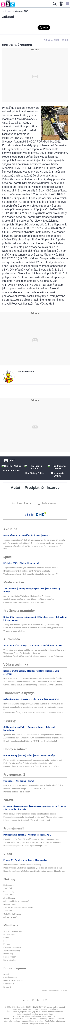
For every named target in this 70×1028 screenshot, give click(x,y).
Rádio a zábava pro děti (13, 981)
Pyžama (6, 944)
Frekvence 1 (8, 984)
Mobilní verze (49, 503)
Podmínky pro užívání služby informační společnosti (34, 1016)
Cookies (42, 1019)
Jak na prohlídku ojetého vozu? (16, 901)
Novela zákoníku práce (32, 699)
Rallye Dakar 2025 (30, 645)
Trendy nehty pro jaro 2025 (31, 589)
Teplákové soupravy (11, 950)
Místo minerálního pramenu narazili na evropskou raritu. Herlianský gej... (33, 760)
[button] (67, 3)
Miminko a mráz (46, 617)
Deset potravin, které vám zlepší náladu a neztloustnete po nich (29, 814)
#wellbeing (21, 781)
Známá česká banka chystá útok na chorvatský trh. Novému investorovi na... (33, 708)
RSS (45, 1000)
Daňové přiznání (11, 699)
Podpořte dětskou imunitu (16, 806)
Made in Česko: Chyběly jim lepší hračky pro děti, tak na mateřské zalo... (33, 868)
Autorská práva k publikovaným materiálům (35, 1014)
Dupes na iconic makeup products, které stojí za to (24, 789)
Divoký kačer (26, 755)
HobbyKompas (9, 904)
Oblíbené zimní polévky (14, 727)
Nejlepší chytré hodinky (15, 671)
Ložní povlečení (9, 957)
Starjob (6, 974)
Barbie (6, 938)
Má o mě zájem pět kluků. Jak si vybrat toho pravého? (25, 846)
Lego (5, 941)
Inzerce (53, 487)
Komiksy (32, 835)
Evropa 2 (7, 987)
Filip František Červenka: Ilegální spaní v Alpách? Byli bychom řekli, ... (32, 766)
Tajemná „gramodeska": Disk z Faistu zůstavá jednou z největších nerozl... (34, 540)
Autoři (16, 487)
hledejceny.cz (9, 885)
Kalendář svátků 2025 (30, 535)
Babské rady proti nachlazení (44, 806)
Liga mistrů (33, 563)
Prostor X (8, 860)
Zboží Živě (7, 888)
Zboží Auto (7, 911)
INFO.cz (46, 535)
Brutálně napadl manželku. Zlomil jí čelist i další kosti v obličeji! (28, 599)
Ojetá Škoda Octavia (12, 914)
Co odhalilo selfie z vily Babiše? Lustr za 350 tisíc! (23, 602)
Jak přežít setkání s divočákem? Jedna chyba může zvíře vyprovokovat (33, 543)
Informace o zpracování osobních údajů (20, 1019)
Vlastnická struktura (12, 1021)
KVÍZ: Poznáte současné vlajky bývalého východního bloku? (28, 763)
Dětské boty (8, 954)
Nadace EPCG (52, 699)
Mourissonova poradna (14, 835)
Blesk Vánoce (10, 535)
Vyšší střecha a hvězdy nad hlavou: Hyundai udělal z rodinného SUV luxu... (34, 650)
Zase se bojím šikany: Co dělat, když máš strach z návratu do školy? (32, 842)
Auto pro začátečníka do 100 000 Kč (18, 908)
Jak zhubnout (10, 589)
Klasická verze (23, 503)
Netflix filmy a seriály (44, 755)
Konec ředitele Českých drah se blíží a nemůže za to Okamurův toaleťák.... (34, 713)
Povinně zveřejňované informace (35, 1023)
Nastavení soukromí (56, 1019)
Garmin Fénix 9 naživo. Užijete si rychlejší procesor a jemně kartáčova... (33, 685)
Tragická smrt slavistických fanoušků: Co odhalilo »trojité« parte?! (30, 568)
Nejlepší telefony (36, 671)
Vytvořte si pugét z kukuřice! (15, 631)
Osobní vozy (8, 892)
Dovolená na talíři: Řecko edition (16, 792)
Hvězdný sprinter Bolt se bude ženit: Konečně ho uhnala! (26, 571)
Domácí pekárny (36, 727)
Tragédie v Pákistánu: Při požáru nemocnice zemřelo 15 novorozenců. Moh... (32, 547)
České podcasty (10, 977)
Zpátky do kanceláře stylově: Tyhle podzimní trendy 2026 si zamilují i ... (32, 625)
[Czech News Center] (41, 514)
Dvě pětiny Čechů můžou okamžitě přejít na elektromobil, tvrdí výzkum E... (34, 656)
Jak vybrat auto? (10, 917)
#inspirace (8, 781)
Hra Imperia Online (57, 474)
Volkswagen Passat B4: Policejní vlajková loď (21, 653)
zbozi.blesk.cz (9, 898)
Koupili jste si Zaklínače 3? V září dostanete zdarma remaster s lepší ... (32, 839)
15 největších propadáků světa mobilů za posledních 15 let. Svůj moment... (34, 682)
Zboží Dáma (8, 895)
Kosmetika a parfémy (12, 947)
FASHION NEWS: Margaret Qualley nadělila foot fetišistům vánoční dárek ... (34, 785)
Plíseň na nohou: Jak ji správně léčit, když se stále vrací (26, 820)
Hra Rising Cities (34, 473)
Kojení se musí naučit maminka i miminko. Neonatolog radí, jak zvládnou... (33, 628)
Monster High (8, 934)
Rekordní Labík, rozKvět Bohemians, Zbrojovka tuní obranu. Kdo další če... (34, 871)
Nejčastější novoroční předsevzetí (20, 617)
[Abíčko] (7, 6)
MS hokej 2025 (10, 563)
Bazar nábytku (9, 960)
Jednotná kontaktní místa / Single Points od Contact (43, 1021)
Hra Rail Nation (11, 470)
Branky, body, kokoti (25, 860)
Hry (12, 460)
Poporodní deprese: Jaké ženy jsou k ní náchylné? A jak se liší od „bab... (33, 817)
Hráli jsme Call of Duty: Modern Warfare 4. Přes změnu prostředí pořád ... (33, 678)
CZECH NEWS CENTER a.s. (37, 1007)
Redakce (36, 1000)
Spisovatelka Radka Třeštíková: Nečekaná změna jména (26, 596)
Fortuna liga (42, 860)
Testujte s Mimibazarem (13, 931)
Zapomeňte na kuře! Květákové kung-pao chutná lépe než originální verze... (34, 738)
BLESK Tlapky (10, 755)
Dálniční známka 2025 (51, 645)
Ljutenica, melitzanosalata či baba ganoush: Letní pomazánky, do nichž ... (33, 735)
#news (31, 781)
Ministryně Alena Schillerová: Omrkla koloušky (22, 865)
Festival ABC (44, 835)
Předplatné (34, 487)
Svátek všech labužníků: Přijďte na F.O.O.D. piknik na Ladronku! (30, 741)
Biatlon (23, 563)
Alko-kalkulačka (11, 645)
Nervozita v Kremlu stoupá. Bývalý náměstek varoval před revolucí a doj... (34, 704)
